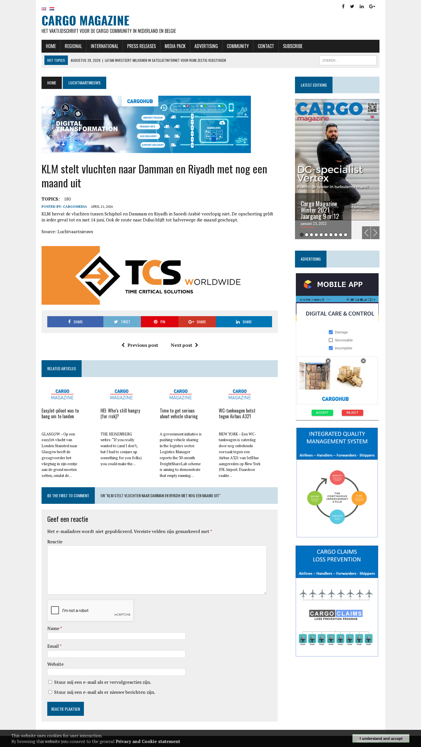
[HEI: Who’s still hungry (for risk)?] (121, 402)
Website (55, 664)
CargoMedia (75, 206)
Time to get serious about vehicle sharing (179, 413)
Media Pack (175, 46)
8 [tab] (336, 235)
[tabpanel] (337, 169)
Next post (181, 345)
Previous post (142, 345)
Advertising (206, 46)
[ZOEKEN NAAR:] (348, 59)
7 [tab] (331, 235)
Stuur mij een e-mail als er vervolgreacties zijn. (102, 682)
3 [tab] (311, 235)
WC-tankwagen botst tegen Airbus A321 (237, 413)
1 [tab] (302, 235)
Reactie (54, 541)
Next (375, 232)
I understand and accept (381, 738)
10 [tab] (345, 235)
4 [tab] (316, 235)
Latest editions (314, 85)
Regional (73, 46)
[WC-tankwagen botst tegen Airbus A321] (240, 402)
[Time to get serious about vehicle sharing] (181, 402)
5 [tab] (321, 235)
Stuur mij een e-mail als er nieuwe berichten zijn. (104, 692)
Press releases (141, 46)
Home (51, 46)
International (104, 46)
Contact (266, 46)
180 (67, 199)
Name (53, 628)
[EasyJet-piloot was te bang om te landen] (62, 402)
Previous (366, 232)
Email (53, 646)
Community (238, 46)
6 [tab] (326, 235)
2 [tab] (306, 235)
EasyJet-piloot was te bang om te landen (60, 413)
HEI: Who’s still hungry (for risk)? (120, 413)
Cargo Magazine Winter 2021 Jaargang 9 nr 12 (320, 209)
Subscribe (292, 46)
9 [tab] (341, 235)
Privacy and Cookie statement (148, 741)
